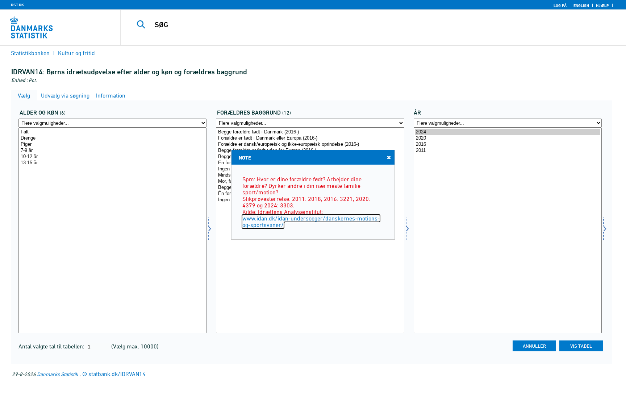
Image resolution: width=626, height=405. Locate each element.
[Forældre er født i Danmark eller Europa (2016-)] (309, 138)
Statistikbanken (30, 53)
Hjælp (602, 5)
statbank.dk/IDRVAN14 (117, 374)
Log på (560, 5)
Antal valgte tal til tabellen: (52, 346)
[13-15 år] (112, 163)
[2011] (507, 151)
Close (388, 157)
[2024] (507, 132)
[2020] (507, 138)
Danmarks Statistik (57, 374)
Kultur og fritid (76, 53)
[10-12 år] (112, 157)
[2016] (507, 144)
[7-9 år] (112, 151)
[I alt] (112, 132)
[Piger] (112, 144)
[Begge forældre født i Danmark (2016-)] (309, 132)
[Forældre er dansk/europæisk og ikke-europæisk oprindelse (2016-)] (309, 144)
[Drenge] (112, 138)
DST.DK (17, 4)
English (581, 5)
